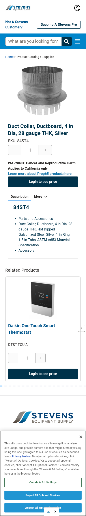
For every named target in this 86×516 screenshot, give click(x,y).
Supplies (48, 57)
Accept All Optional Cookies (43, 507)
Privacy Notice (21, 456)
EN (48, 511)
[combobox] (51, 511)
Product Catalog (28, 57)
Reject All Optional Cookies (43, 495)
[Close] (81, 437)
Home (9, 57)
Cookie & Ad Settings (43, 482)
